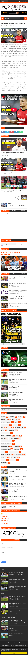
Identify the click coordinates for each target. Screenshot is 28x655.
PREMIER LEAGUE (5, 446)
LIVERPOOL (11, 430)
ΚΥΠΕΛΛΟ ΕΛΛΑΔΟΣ (5, 454)
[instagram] (26, 1)
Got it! (14, 653)
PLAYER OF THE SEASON (6, 443)
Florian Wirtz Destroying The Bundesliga (10, 172)
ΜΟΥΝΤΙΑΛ (3, 457)
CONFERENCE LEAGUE (5, 422)
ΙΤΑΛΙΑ (2, 451)
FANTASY (15, 424)
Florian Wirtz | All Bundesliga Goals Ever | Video (12, 190)
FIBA (2, 427)
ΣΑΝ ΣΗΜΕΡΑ (4, 462)
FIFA (9, 427)
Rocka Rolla (5, 523)
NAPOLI (3, 438)
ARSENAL (3, 416)
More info (7, 650)
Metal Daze (5, 516)
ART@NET (12, 416)
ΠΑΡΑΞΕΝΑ (13, 460)
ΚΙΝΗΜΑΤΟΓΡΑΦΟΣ (14, 451)
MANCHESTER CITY (5, 433)
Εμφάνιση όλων (24, 524)
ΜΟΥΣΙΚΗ (13, 457)
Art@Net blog (6, 520)
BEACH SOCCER (4, 419)
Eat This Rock (5, 518)
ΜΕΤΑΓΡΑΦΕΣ (19, 454)
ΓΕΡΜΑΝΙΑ (13, 128)
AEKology (4, 514)
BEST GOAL (14, 419)
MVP (17, 435)
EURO (16, 422)
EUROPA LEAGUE (4, 424)
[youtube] (23, 1)
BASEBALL (20, 416)
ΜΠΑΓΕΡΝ (3, 460)
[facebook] (19, 1)
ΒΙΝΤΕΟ (7, 128)
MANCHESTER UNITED (6, 435)
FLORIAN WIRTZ (20, 128)
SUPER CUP (16, 446)
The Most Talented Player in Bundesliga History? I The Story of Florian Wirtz (12, 153)
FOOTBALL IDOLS (19, 427)
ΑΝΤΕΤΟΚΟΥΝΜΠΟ (5, 449)
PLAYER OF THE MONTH (6, 441)
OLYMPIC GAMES (13, 438)
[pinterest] (25, 1)
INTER (2, 430)
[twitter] (21, 1)
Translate (6, 245)
